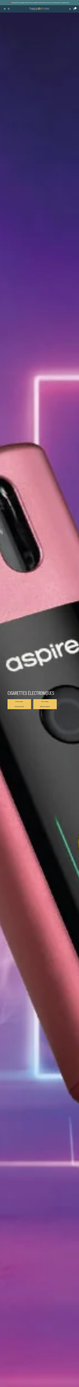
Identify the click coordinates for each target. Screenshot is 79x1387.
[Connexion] (70, 9)
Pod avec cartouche (19, 704)
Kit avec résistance (45, 704)
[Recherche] (9, 9)
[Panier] (74, 9)
